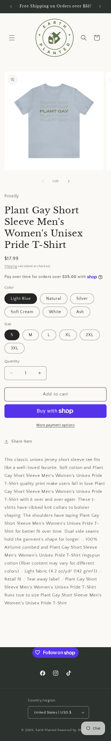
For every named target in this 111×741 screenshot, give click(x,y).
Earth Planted (46, 730)
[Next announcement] (100, 6)
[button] (11, 37)
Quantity (12, 361)
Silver (82, 298)
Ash (80, 312)
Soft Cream (22, 312)
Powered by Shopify (73, 730)
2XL (90, 335)
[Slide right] (68, 181)
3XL (14, 348)
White (55, 312)
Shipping (10, 266)
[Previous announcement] (10, 6)
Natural (53, 298)
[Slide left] (42, 181)
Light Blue (21, 298)
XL (68, 335)
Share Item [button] (21, 441)
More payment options (55, 425)
